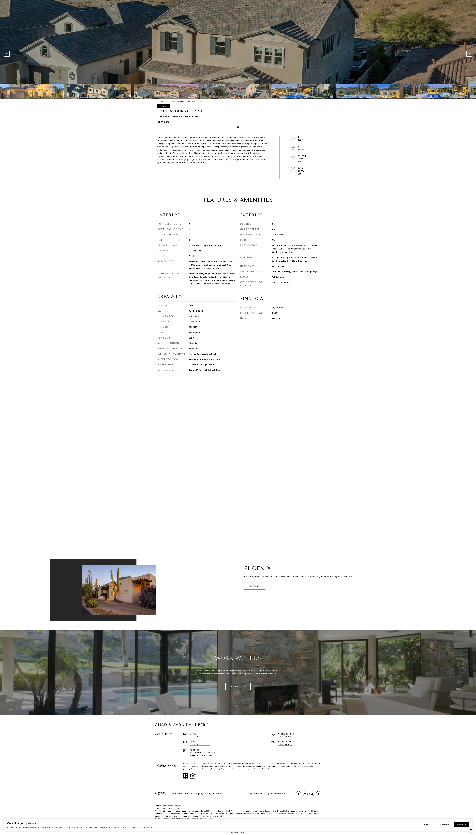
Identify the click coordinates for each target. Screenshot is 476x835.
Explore (254, 586)
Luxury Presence (213, 793)
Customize (444, 825)
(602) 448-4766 (285, 737)
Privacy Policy (277, 793)
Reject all (428, 825)
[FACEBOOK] (298, 793)
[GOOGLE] (311, 793)
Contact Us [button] (238, 686)
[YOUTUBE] (305, 793)
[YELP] (318, 793)
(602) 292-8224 (285, 744)
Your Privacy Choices (238, 832)
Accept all (461, 825)
